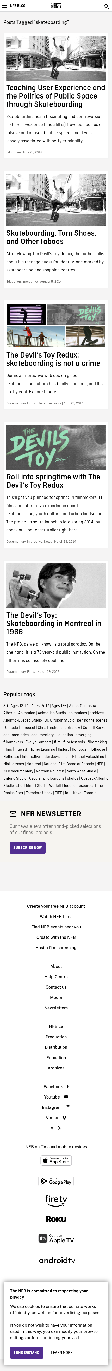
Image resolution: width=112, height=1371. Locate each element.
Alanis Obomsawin (84, 706)
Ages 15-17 (40, 706)
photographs (53, 778)
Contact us (56, 987)
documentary (42, 735)
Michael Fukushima (88, 756)
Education (64, 735)
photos (72, 778)
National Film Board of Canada (69, 764)
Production (56, 1036)
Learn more (61, 1353)
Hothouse (97, 749)
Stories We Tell (49, 785)
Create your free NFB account (56, 906)
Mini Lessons (13, 764)
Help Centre (56, 976)
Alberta (9, 713)
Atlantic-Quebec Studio (22, 720)
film (57, 742)
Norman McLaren (50, 771)
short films (25, 785)
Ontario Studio (15, 778)
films (7, 749)
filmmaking (97, 742)
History (63, 749)
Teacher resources (79, 785)
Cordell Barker (95, 727)
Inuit (66, 756)
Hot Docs (79, 749)
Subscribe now (27, 848)
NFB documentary (18, 771)
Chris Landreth (50, 727)
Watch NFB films (56, 916)
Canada (11, 727)
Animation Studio (52, 713)
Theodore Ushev (39, 793)
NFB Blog (17, 6)
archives (97, 713)
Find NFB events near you (56, 927)
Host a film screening (56, 947)
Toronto (90, 793)
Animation (26, 713)
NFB (100, 764)
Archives (56, 1068)
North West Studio (81, 771)
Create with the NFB (56, 937)
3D (5, 706)
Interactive (31, 756)
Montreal (34, 764)
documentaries (16, 735)
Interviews (51, 756)
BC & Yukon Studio (59, 720)
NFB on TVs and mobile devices (56, 1146)
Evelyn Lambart (38, 742)
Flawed (21, 749)
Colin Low (72, 727)
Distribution (56, 1047)
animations (78, 713)
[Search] (107, 6)
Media (56, 997)
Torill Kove (73, 793)
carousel (28, 727)
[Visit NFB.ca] (65, 5)
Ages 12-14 (19, 706)
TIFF (58, 793)
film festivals (74, 742)
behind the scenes (92, 720)
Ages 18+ (59, 706)
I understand (27, 1353)
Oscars (35, 778)
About (56, 966)
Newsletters (56, 1007)
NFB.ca (56, 1026)
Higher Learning (42, 749)
